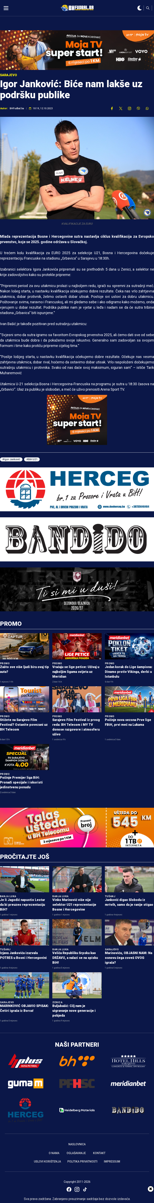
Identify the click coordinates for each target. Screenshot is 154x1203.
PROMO (11, 623)
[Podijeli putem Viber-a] (138, 108)
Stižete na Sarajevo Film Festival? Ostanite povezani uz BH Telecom (24, 724)
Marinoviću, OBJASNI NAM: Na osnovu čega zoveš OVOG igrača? (128, 957)
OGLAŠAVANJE (76, 1153)
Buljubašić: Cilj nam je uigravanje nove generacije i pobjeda (74, 1010)
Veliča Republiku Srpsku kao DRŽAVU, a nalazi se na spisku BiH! (75, 957)
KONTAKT (99, 1153)
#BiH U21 (31, 459)
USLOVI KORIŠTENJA (47, 1161)
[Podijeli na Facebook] (112, 108)
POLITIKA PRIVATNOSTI (82, 1161)
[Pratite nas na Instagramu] (129, 108)
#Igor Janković (11, 459)
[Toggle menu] (6, 8)
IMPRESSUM (112, 1161)
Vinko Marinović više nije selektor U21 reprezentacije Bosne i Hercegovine (74, 904)
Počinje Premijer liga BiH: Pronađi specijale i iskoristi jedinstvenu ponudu (21, 782)
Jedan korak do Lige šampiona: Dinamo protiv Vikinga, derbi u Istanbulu (128, 671)
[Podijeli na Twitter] (121, 108)
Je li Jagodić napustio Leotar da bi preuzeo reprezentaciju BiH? (22, 904)
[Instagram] (77, 1189)
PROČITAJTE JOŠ (24, 856)
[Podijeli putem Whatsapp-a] (147, 108)
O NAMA (54, 1153)
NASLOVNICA (77, 1144)
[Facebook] (69, 1189)
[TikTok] (85, 1189)
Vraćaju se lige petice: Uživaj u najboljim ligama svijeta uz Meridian (75, 671)
